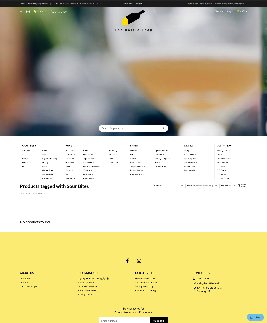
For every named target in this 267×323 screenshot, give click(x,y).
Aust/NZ (26, 150)
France (69, 158)
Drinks (188, 145)
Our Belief (25, 278)
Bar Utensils (189, 170)
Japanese (87, 158)
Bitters (158, 162)
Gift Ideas (221, 166)
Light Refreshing (49, 158)
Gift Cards (221, 170)
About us (219, 11)
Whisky (133, 150)
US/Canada (27, 162)
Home (22, 193)
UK (23, 166)
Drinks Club (189, 166)
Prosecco (113, 154)
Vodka (133, 158)
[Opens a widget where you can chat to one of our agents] (255, 317)
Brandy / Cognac (162, 158)
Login (230, 11)
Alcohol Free (88, 162)
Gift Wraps (222, 174)
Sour (44, 154)
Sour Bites (39, 193)
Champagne (88, 178)
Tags (30, 193)
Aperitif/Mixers (161, 150)
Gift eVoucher (223, 178)
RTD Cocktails (190, 154)
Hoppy (45, 162)
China (85, 150)
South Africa (71, 178)
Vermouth (159, 154)
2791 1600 (61, 11)
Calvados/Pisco (137, 174)
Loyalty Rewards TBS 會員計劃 (93, 278)
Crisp (219, 154)
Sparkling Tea (190, 158)
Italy (68, 174)
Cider (44, 150)
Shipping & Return (87, 282)
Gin (131, 154)
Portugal (69, 170)
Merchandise (222, 162)
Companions (225, 145)
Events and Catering (88, 290)
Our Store (42, 11)
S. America (70, 154)
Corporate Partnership (146, 282)
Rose (111, 158)
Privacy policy (85, 294)
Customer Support (29, 286)
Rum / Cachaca (137, 162)
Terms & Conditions (87, 286)
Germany (70, 162)
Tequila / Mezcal (137, 166)
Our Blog (24, 282)
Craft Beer (29, 145)
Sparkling (113, 150)
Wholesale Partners (145, 278)
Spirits (134, 145)
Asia (24, 154)
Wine (69, 145)
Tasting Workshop (144, 286)
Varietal (86, 170)
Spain (68, 166)
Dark (44, 166)
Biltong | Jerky (223, 150)
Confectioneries (224, 158)
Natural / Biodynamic (92, 166)
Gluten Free (47, 170)
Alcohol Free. (48, 174)
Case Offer (47, 178)
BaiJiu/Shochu (136, 170)
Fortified (87, 174)
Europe (25, 158)
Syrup (186, 150)
